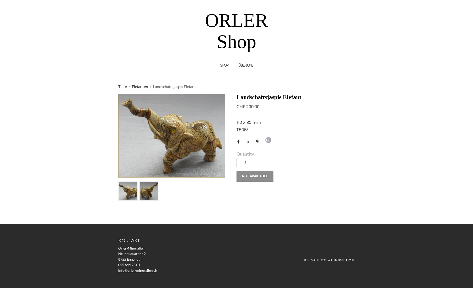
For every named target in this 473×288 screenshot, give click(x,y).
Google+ (268, 140)
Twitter (249, 141)
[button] (254, 176)
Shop (224, 65)
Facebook (239, 141)
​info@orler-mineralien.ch (137, 270)
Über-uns (245, 65)
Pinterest (259, 141)
